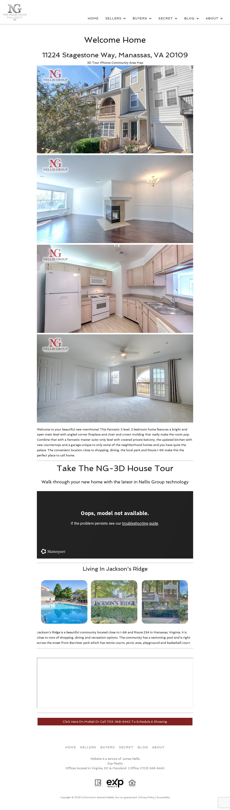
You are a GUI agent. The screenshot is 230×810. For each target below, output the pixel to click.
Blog (143, 747)
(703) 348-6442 (152, 768)
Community (119, 62)
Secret (126, 747)
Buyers (107, 747)
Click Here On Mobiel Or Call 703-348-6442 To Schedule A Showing (115, 721)
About (158, 747)
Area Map (136, 62)
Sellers (88, 747)
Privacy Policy (147, 797)
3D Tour (93, 62)
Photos (105, 62)
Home (93, 18)
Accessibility (163, 797)
